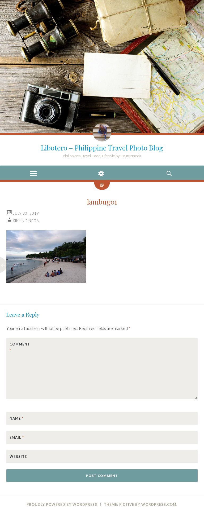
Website (18, 456)
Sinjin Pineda (26, 221)
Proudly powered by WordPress (62, 504)
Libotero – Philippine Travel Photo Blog (102, 147)
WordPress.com (158, 504)
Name (16, 418)
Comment (20, 347)
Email (17, 437)
